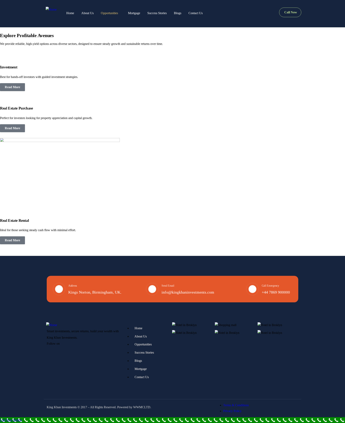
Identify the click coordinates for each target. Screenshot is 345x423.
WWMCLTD (141, 407)
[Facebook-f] (67, 344)
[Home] (51, 10)
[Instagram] (82, 344)
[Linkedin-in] (74, 344)
